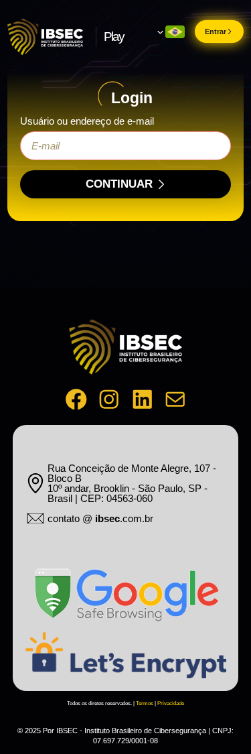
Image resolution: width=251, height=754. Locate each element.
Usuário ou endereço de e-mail (87, 121)
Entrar (215, 31)
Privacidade (170, 703)
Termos (144, 703)
